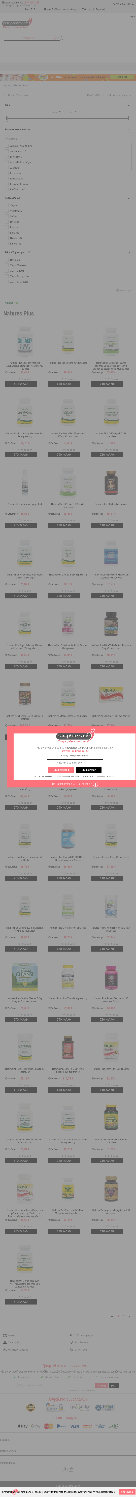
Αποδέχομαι (127, 1491)
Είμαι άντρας (89, 769)
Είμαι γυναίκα (61, 769)
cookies (39, 1491)
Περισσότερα (108, 1491)
